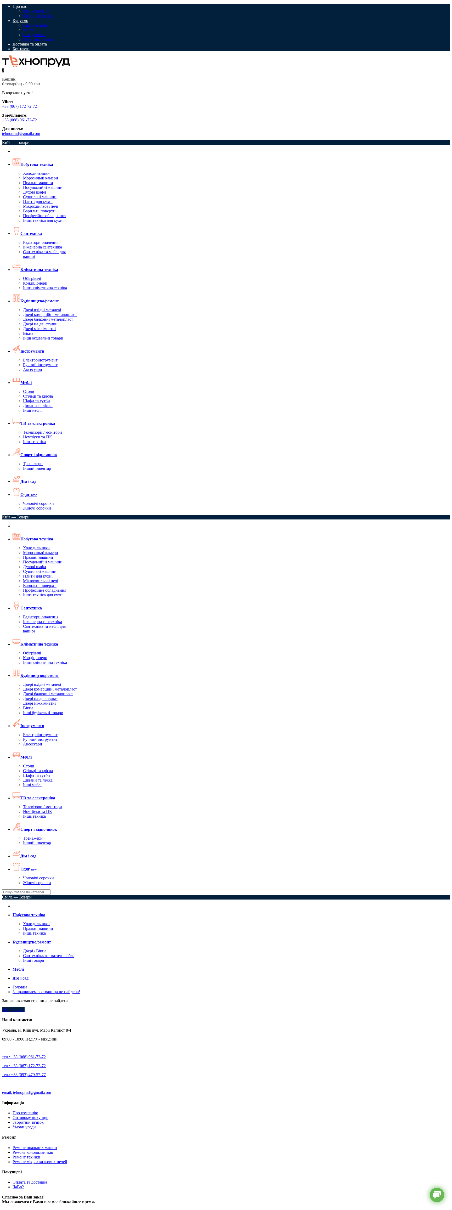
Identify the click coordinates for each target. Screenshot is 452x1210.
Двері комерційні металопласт (50, 314)
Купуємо (20, 20)
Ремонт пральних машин (35, 1147)
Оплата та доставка (30, 1182)
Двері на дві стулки (40, 324)
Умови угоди (24, 1127)
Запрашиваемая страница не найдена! (46, 992)
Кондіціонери (35, 283)
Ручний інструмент (40, 365)
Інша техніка (34, 441)
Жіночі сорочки (37, 508)
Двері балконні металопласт (48, 319)
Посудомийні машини (43, 187)
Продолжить (13, 1009)
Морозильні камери (40, 178)
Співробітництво (38, 16)
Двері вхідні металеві (42, 310)
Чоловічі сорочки (38, 503)
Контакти (21, 49)
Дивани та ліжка (38, 405)
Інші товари (33, 960)
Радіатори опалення (40, 242)
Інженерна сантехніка (42, 247)
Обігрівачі (32, 278)
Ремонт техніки (26, 1157)
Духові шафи (34, 192)
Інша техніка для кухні (43, 220)
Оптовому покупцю (30, 1117)
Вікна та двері (35, 25)
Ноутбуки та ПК (37, 437)
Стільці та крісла (38, 396)
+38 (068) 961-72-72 (19, 120)
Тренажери (33, 463)
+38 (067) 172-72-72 (19, 106)
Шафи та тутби (36, 401)
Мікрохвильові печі (40, 206)
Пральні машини (38, 182)
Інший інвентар (37, 468)
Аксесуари (32, 369)
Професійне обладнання (44, 215)
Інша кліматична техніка (45, 288)
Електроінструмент (40, 360)
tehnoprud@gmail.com (21, 133)
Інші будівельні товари (43, 338)
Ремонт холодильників (33, 1152)
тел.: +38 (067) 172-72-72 (24, 1066)
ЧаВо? (18, 1187)
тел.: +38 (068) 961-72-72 (24, 1057)
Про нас (20, 6)
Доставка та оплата (30, 44)
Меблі (28, 30)
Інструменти (34, 34)
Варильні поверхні (39, 211)
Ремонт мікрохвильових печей (40, 1162)
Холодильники (36, 173)
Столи (28, 391)
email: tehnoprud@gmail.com (26, 1092)
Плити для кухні (38, 201)
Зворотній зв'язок (28, 1122)
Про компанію (36, 11)
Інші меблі (32, 410)
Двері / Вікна (34, 951)
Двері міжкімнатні (39, 328)
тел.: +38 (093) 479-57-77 (24, 1074)
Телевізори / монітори (42, 432)
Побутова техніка (38, 39)
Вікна (28, 333)
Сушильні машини (39, 197)
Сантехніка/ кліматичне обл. (48, 955)
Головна (20, 987)
